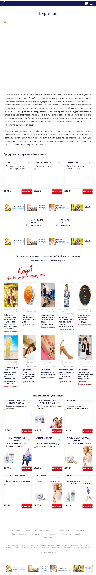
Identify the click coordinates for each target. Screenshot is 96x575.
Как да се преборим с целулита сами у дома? (29, 318)
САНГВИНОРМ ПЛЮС (17, 439)
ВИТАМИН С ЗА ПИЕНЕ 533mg (16, 402)
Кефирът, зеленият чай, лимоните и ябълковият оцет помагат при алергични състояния (11, 322)
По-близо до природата (44, 530)
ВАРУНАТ (72, 400)
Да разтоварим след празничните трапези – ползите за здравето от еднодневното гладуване (11, 375)
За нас (27, 530)
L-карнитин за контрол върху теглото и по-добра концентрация (48, 319)
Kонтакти (48, 537)
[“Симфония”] (81, 210)
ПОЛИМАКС (42, 475)
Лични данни (37, 534)
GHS (8, 162)
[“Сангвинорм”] (37, 209)
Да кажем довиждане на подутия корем (48, 371)
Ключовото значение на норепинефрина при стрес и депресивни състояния (85, 375)
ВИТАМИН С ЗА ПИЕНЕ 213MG (47, 402)
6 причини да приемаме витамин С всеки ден (84, 318)
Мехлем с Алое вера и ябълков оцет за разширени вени (66, 374)
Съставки (16, 530)
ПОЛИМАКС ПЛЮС (16, 475)
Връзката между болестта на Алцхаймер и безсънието (28, 374)
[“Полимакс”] (59, 209)
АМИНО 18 (72, 162)
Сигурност (52, 534)
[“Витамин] (15, 209)
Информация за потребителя (73, 534)
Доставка (80, 530)
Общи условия (65, 530)
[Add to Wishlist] (28, 163)
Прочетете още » (11, 331)
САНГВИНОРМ (44, 438)
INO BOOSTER (43, 162)
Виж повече (27, 192)
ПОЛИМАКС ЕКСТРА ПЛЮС (78, 439)
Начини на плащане (19, 534)
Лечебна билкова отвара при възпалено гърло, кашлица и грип (66, 322)
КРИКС (70, 475)
